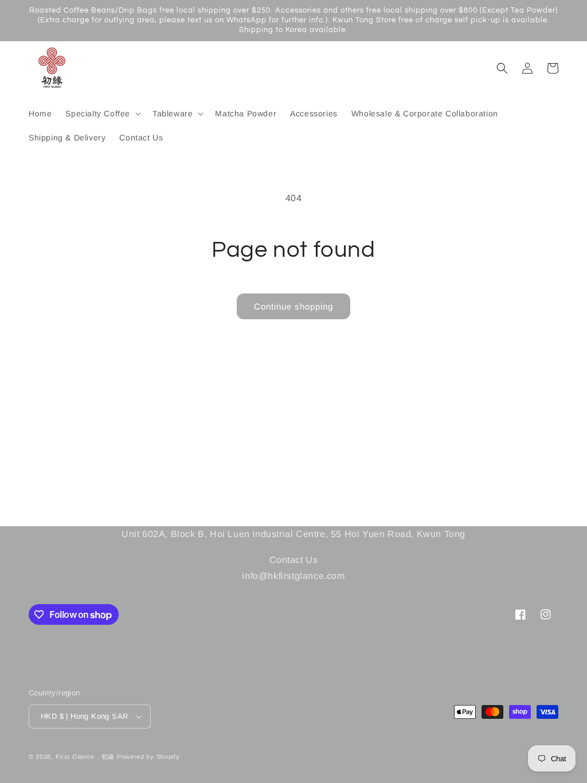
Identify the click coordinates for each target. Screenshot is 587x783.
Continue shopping (293, 306)
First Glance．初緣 (85, 756)
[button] (102, 113)
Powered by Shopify (148, 756)
